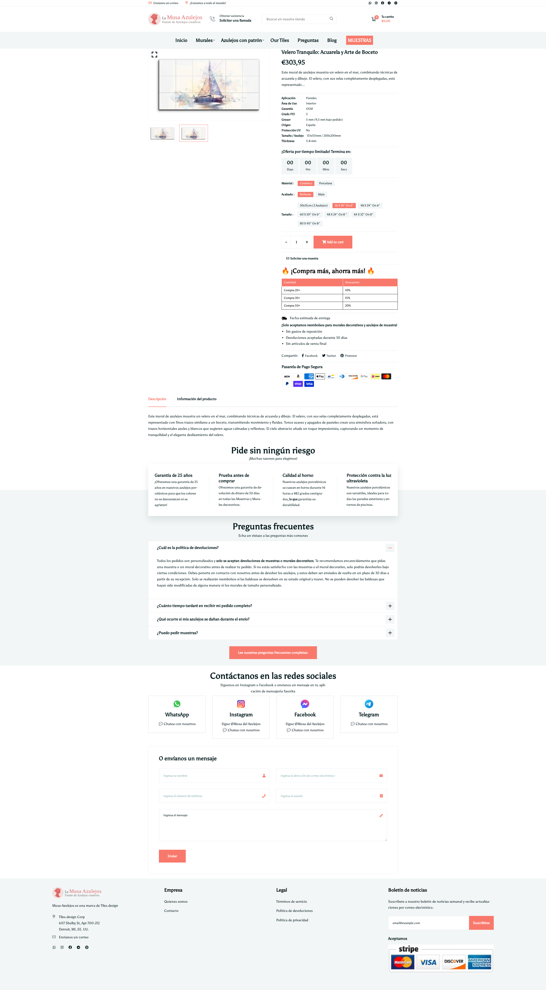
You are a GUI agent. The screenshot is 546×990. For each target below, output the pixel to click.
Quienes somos (175, 901)
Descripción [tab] (157, 399)
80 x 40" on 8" (310, 223)
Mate (321, 194)
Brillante (305, 194)
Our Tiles (279, 40)
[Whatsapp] (370, 3)
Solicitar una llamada (235, 20)
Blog (332, 40)
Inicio (181, 40)
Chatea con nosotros (180, 724)
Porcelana (325, 183)
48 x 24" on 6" (370, 205)
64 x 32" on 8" (363, 214)
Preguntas (308, 40)
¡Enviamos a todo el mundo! (207, 3)
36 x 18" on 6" (344, 205)
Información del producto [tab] (196, 399)
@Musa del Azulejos (245, 724)
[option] (209, 84)
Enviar (172, 856)
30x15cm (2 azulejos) (314, 205)
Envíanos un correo (165, 3)
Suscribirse (481, 923)
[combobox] (299, 19)
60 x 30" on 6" (310, 214)
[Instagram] (376, 3)
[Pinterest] (396, 3)
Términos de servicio (291, 901)
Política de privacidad (292, 920)
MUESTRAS (359, 40)
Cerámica (306, 183)
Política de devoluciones (294, 911)
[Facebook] (383, 3)
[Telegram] (389, 3)
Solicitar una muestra (304, 258)
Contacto (171, 911)
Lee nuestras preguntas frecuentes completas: (273, 653)
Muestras (243, 499)
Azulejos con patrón (241, 40)
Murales (204, 40)
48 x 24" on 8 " (337, 214)
